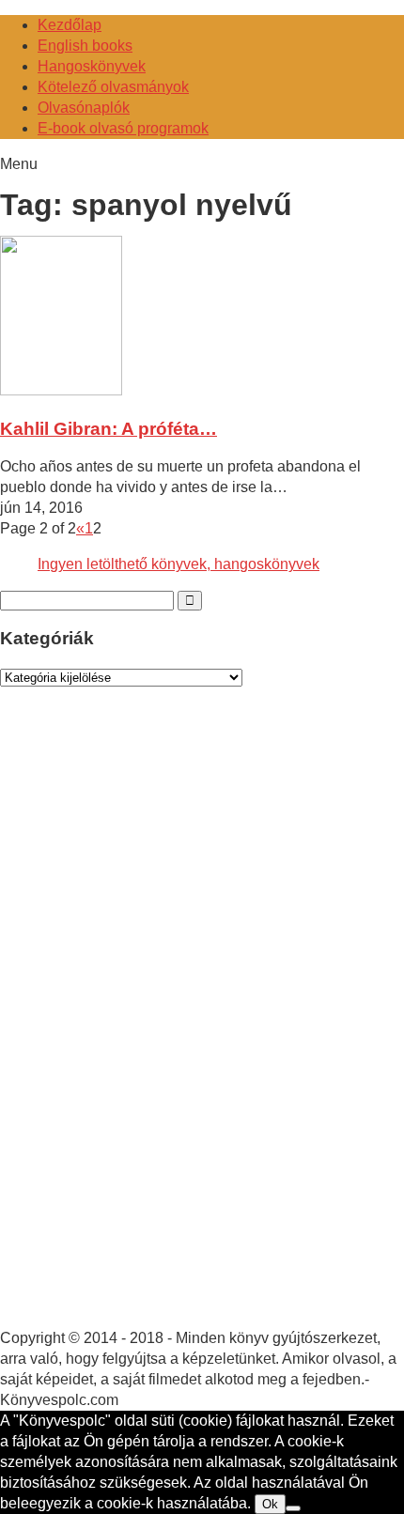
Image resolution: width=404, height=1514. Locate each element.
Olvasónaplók (84, 108)
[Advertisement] (141, 1025)
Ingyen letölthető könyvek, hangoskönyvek (178, 564)
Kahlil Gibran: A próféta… (108, 429)
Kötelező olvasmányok (113, 87)
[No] (293, 1508)
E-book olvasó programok (123, 128)
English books (85, 46)
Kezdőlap (69, 25)
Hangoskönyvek (92, 66)
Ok (270, 1504)
